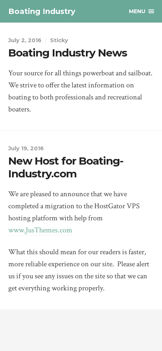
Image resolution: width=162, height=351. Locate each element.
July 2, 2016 (24, 40)
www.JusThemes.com (40, 230)
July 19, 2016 (26, 148)
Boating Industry (41, 11)
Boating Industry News (67, 52)
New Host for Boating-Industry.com (65, 167)
